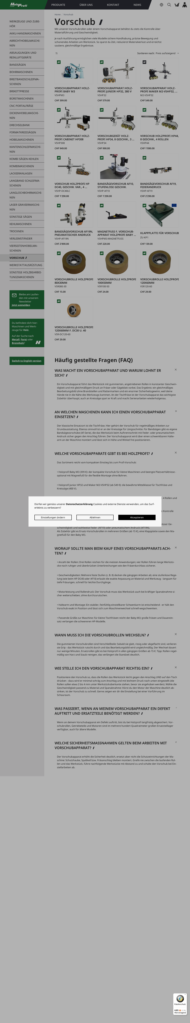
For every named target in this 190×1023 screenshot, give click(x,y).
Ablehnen (95, 517)
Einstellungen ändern (53, 517)
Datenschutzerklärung (79, 504)
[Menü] (185, 995)
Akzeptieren (137, 517)
